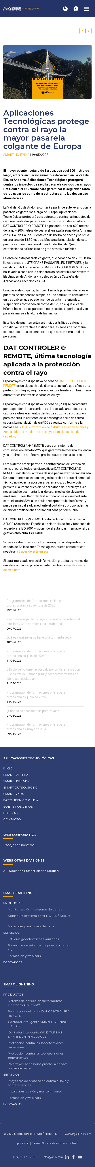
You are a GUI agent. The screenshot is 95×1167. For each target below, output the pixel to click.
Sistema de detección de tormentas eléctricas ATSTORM (35, 1003)
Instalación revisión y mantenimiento (35, 1091)
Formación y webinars (24, 956)
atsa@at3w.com (53, 1157)
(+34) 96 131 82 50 (24, 1157)
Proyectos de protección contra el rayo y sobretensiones (38, 1083)
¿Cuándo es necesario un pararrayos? (33, 711)
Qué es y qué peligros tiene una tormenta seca (39, 637)
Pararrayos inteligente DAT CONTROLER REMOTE (38, 1013)
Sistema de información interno (60, 1143)
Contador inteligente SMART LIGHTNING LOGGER (37, 1024)
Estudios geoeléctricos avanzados (33, 939)
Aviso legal (71, 1134)
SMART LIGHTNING (16, 155)
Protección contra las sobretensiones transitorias (35, 1045)
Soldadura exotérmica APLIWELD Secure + (39, 918)
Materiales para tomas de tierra (31, 926)
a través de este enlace (32, 551)
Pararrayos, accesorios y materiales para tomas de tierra (37, 1066)
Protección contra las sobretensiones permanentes (35, 1055)
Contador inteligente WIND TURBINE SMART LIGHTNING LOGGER (35, 1034)
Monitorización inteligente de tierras (35, 909)
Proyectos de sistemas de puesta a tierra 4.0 (38, 947)
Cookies (36, 1143)
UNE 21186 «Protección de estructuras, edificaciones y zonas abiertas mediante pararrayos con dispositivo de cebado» (46, 431)
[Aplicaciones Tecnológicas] (21, 8)
